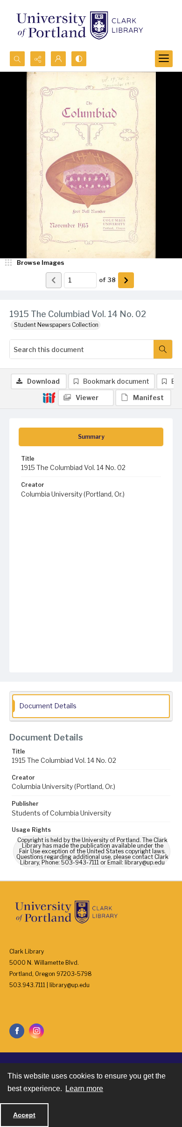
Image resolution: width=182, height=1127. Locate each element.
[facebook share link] (16, 1030)
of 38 (107, 279)
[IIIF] (49, 397)
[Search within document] (163, 349)
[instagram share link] (36, 1030)
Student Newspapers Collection (56, 324)
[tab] (91, 437)
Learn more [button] (84, 1088)
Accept (24, 1115)
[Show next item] (126, 280)
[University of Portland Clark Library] (79, 25)
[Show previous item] (54, 280)
